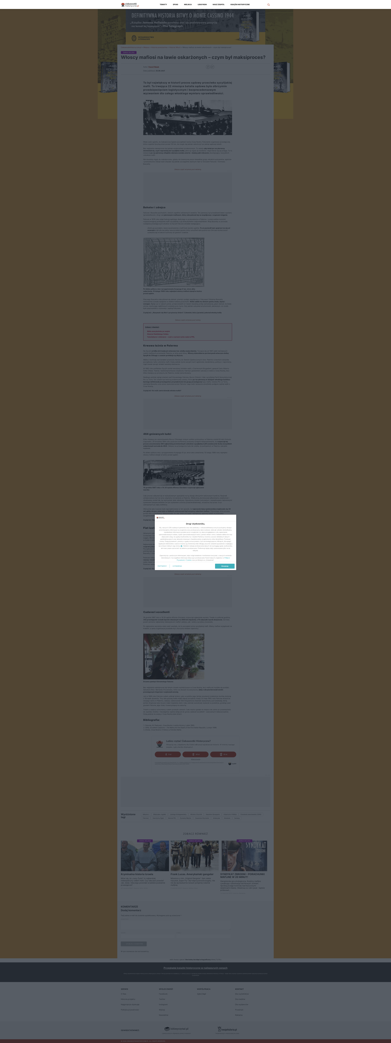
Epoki (175, 4)
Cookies (189, 560)
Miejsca (188, 4)
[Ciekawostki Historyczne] (131, 4)
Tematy (163, 4)
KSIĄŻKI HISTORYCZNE (240, 4)
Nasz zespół (219, 4)
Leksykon (202, 4)
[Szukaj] (268, 4)
